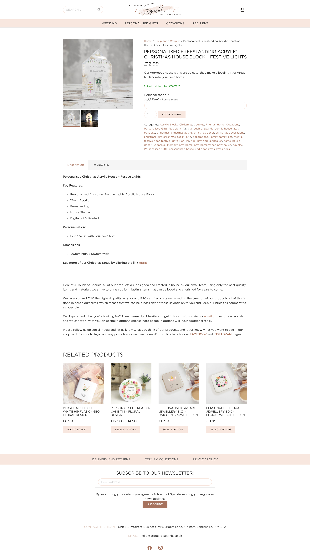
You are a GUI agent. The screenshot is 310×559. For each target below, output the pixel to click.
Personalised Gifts (155, 128)
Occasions (232, 124)
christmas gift (153, 136)
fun (193, 140)
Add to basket (171, 114)
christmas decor (203, 132)
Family (213, 136)
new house (224, 144)
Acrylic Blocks (169, 124)
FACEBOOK (198, 334)
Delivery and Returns (111, 459)
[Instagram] (160, 547)
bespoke (149, 132)
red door (201, 148)
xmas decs (223, 148)
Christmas (185, 124)
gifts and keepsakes (209, 140)
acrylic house (223, 128)
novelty (237, 144)
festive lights (169, 140)
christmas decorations (230, 132)
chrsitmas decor (173, 136)
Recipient (161, 41)
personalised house (181, 148)
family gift (225, 136)
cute (188, 136)
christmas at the (181, 132)
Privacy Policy (205, 459)
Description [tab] (75, 164)
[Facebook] (149, 547)
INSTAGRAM (223, 334)
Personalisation (156, 94)
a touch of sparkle (201, 128)
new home (186, 144)
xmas (211, 148)
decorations (200, 136)
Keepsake (159, 144)
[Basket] (242, 9)
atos (236, 128)
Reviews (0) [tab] (101, 164)
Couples (175, 41)
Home (148, 41)
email (208, 316)
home (227, 140)
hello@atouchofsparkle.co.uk (161, 535)
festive (238, 136)
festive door (152, 140)
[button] (127, 45)
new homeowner (205, 144)
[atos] (155, 9)
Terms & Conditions (161, 459)
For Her (184, 140)
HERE (143, 262)
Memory (172, 144)
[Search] (99, 10)
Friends (211, 124)
